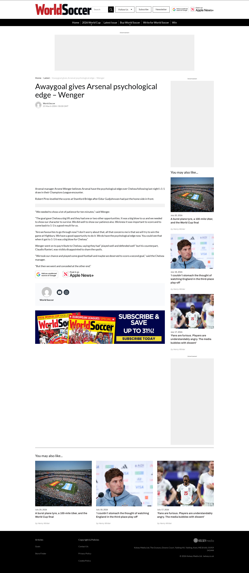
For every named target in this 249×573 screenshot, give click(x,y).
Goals (37, 546)
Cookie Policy (84, 560)
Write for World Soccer (156, 22)
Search (111, 9)
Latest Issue (110, 22)
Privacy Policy (84, 553)
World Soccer (49, 103)
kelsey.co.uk (208, 556)
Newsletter (161, 9)
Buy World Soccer (130, 22)
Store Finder (40, 553)
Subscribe (143, 9)
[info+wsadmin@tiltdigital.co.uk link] (59, 292)
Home (75, 22)
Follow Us (123, 9)
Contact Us (83, 546)
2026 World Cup (91, 22)
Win (174, 22)
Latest (47, 77)
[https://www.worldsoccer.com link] (66, 292)
